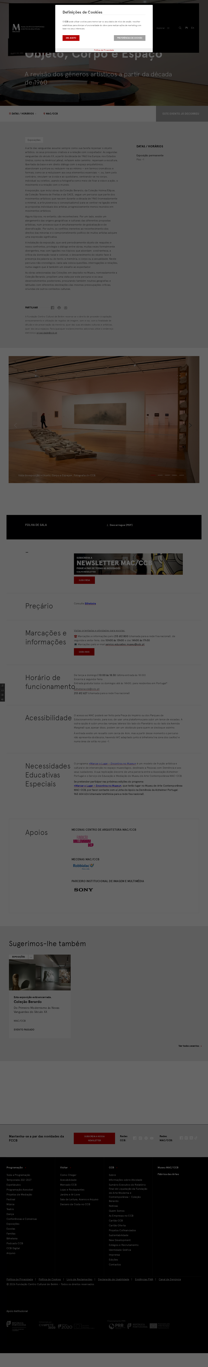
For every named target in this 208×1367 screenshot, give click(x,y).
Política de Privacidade (104, 50)
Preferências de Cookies (129, 38)
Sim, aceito (71, 38)
